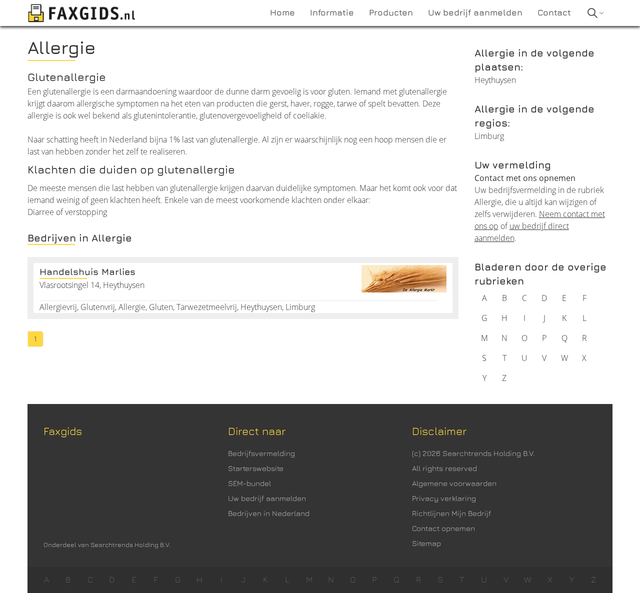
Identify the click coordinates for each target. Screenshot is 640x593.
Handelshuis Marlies (88, 271)
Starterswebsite (256, 468)
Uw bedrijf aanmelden (267, 498)
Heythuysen (495, 80)
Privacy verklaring (444, 498)
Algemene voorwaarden (454, 483)
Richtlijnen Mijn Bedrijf (451, 513)
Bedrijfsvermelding (261, 453)
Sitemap (426, 543)
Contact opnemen (443, 528)
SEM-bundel (249, 483)
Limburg (489, 136)
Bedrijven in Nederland (269, 513)
